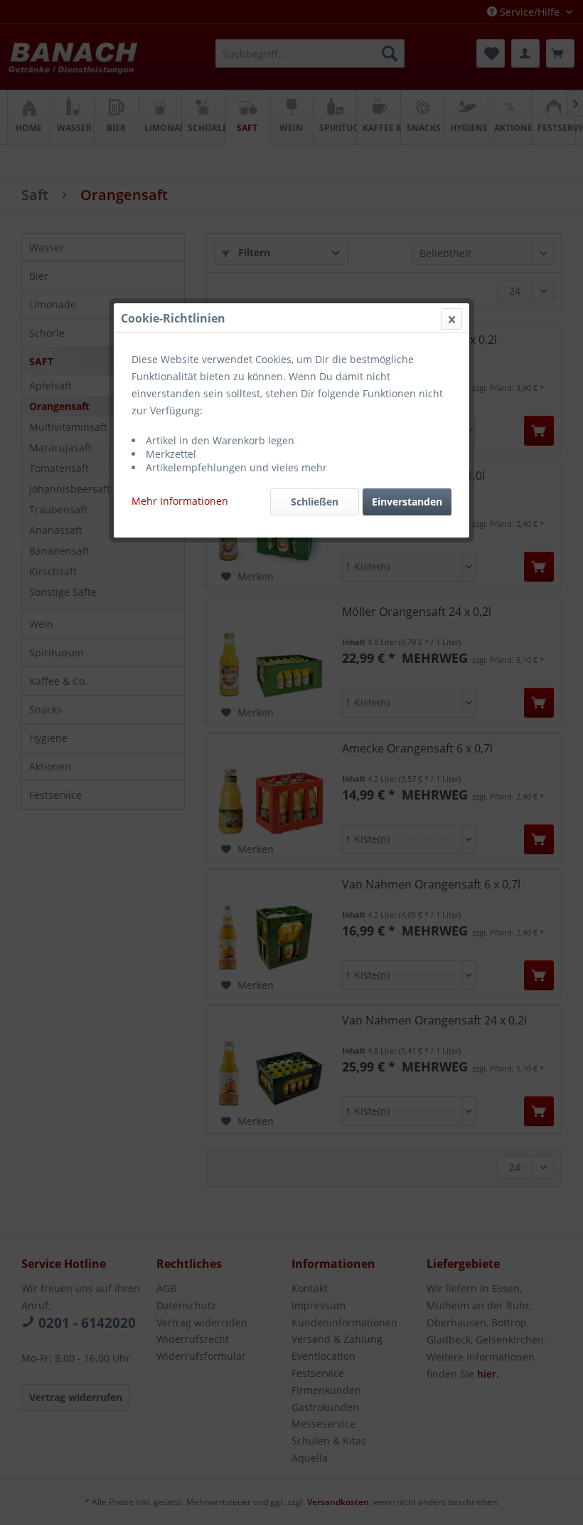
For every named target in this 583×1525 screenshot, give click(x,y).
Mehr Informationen (180, 501)
